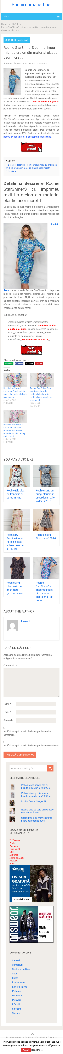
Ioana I (9, 63)
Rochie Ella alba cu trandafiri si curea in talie (15, 494)
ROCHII (15, 24)
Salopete (16, 1008)
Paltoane (16, 991)
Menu (6, 16)
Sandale (16, 1013)
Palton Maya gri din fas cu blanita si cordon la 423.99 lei (36, 795)
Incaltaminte (18, 982)
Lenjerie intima (19, 986)
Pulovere (16, 1000)
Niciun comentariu (39, 63)
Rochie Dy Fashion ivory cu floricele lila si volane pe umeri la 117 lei (16, 541)
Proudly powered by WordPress (20, 1037)
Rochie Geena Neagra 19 (33, 801)
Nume (7, 703)
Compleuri (17, 964)
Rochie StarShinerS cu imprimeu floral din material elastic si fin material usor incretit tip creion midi (41, 394)
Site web (8, 720)
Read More (37, 1050)
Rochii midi (22, 40)
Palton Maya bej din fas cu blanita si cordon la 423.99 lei (36, 786)
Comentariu (10, 665)
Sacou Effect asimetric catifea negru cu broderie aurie (36, 819)
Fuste (15, 978)
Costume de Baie (21, 969)
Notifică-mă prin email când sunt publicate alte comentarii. (27, 733)
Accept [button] (26, 1050)
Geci (14, 973)
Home (4, 24)
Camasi (16, 960)
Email (7, 712)
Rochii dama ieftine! (31, 4)
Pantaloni (17, 995)
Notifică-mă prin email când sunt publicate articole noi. (31, 745)
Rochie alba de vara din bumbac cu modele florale (37, 811)
